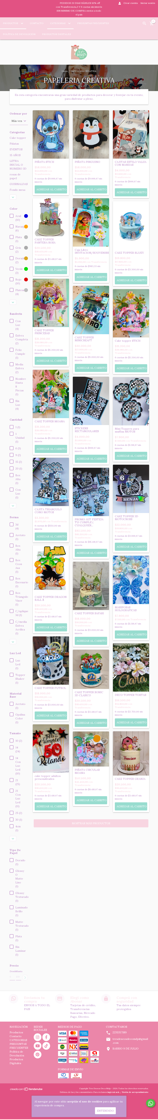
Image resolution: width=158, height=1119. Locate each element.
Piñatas (14, 143)
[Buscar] (144, 23)
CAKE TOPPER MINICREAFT (84, 339)
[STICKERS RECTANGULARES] (91, 401)
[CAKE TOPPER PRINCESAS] (51, 303)
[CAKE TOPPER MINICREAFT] (91, 310)
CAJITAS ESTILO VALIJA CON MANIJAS (130, 164)
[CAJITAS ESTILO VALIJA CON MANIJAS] (131, 134)
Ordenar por (18, 113)
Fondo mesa (17, 190)
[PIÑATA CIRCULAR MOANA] (91, 749)
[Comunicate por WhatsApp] (150, 1103)
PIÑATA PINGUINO (87, 162)
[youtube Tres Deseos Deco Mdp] (37, 1046)
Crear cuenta (131, 3)
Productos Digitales (56, 34)
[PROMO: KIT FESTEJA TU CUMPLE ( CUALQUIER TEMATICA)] (91, 492)
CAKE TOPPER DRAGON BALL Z (51, 599)
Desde (12, 971)
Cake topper (18, 138)
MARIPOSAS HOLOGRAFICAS (126, 609)
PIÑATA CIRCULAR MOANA (87, 771)
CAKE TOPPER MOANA (50, 421)
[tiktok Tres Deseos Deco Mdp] (46, 1046)
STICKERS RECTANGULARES (87, 430)
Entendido (105, 1110)
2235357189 (120, 1032)
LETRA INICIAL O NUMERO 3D (18, 164)
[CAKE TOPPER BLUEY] (131, 225)
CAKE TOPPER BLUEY (129, 252)
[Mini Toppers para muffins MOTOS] (131, 401)
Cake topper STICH (127, 340)
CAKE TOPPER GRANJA (130, 779)
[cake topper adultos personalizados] (51, 748)
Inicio (65, 71)
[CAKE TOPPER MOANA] (51, 394)
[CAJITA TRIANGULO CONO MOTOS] (51, 482)
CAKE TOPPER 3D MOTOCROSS (126, 518)
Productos (11, 23)
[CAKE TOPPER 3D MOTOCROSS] (131, 489)
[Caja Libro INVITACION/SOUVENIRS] (91, 222)
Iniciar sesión (147, 3)
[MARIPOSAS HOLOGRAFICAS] (131, 580)
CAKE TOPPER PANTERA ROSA (45, 241)
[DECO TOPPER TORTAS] (131, 667)
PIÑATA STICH (44, 162)
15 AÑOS (15, 155)
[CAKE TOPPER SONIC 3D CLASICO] (91, 669)
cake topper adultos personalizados (48, 778)
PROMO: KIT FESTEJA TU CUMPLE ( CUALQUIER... (89, 522)
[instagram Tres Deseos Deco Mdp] (37, 1037)
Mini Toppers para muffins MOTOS (127, 430)
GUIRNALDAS (19, 184)
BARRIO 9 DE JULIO (126, 1048)
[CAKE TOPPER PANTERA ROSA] (51, 217)
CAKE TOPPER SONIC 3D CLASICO (89, 694)
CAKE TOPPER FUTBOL (50, 688)
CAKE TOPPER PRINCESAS (44, 332)
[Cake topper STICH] (131, 313)
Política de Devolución (19, 34)
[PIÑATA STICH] (51, 134)
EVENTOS (16, 149)
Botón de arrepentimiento (135, 1092)
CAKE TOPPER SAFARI (89, 613)
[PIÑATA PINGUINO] (91, 134)
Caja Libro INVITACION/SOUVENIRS (91, 251)
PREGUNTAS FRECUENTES (93, 23)
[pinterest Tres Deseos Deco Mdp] (37, 1054)
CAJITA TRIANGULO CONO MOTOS (48, 511)
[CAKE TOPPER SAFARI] (91, 586)
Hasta (18, 971)
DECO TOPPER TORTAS (130, 695)
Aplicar (25, 977)
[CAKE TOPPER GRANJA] (131, 753)
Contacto (37, 23)
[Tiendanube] (26, 1090)
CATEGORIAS (58, 23)
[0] (152, 25)
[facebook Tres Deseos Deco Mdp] (46, 1037)
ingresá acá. (114, 1092)
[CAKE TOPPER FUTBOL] (51, 660)
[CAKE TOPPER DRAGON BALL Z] (51, 569)
